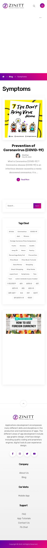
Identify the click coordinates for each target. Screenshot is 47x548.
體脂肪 (30, 298)
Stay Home (31, 269)
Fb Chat (24, 527)
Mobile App (24, 495)
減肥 (37, 283)
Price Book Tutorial (29, 260)
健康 (21, 283)
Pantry (31, 250)
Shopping (29, 264)
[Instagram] (20, 454)
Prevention (33, 255)
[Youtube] (34, 454)
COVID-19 (33, 231)
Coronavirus (22, 231)
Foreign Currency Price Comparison (23, 241)
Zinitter (25, 155)
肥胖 (28, 293)
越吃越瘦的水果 (19, 298)
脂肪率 (35, 293)
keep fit (15, 250)
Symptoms (25, 274)
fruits (14, 246)
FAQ (24, 514)
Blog (24, 477)
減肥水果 (15, 288)
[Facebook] (13, 454)
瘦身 (21, 293)
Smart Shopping (17, 269)
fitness (26, 236)
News (23, 250)
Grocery (23, 246)
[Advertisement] (23, 48)
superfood (14, 274)
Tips (34, 274)
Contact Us (24, 522)
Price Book (14, 260)
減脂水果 (31, 288)
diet (18, 236)
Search (37, 206)
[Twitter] (27, 454)
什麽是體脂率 (11, 283)
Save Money (17, 264)
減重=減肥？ (12, 293)
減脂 (23, 288)
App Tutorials (24, 518)
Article (11, 231)
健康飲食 (29, 283)
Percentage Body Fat (17, 255)
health (31, 246)
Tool (10, 279)
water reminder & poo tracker (26, 279)
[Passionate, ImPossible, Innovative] (13, 6)
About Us (24, 473)
